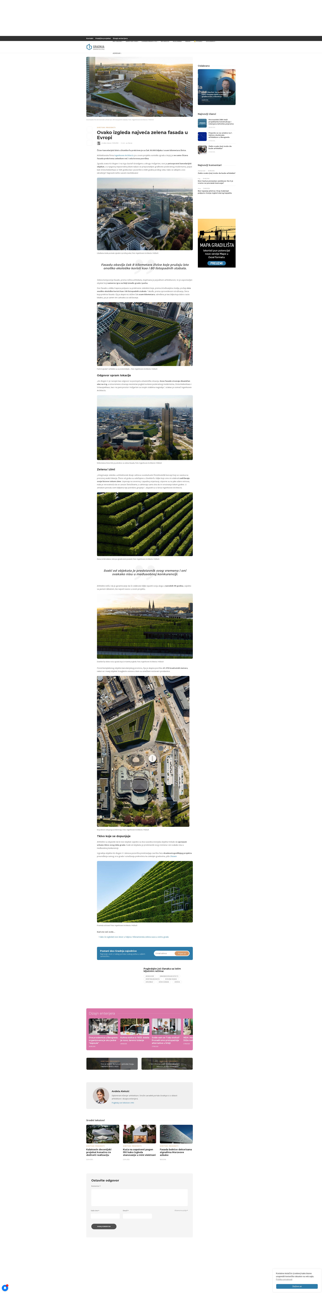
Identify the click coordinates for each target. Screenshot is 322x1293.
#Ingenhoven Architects (169, 976)
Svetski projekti (106, 127)
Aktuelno (117, 41)
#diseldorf (150, 976)
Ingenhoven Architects (124, 155)
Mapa (187, 41)
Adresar (116, 53)
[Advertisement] (117, 985)
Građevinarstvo (149, 41)
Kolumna (177, 41)
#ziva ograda (164, 982)
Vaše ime (95, 1211)
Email (125, 1211)
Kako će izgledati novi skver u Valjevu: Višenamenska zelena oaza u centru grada (134, 937)
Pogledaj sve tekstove (123, 1103)
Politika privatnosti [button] (284, 1279)
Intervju (165, 41)
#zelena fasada (171, 979)
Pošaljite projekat (103, 38)
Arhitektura (132, 41)
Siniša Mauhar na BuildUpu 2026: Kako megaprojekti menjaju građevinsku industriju (216, 94)
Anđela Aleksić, (107, 143)
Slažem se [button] (297, 1286)
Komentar (95, 1186)
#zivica (177, 982)
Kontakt (89, 38)
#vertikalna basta (152, 979)
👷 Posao (198, 41)
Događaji (210, 41)
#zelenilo (149, 982)
